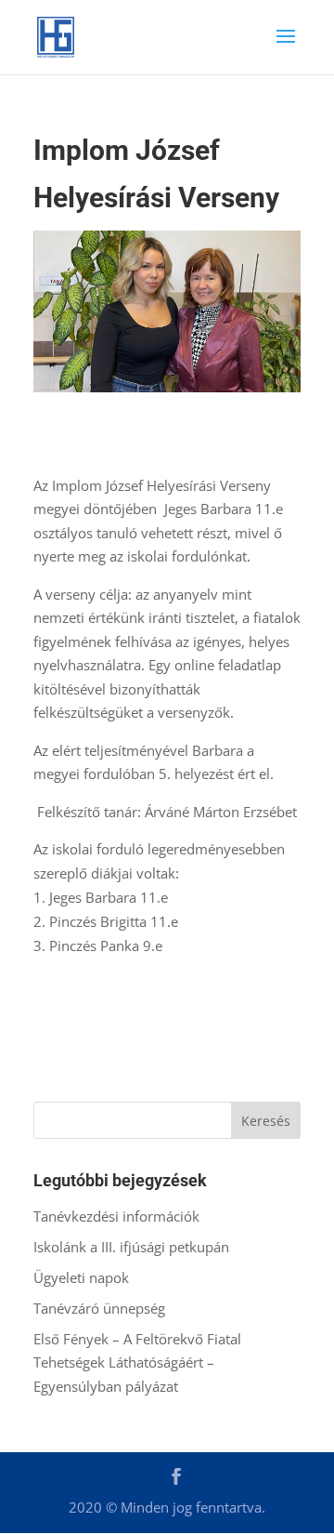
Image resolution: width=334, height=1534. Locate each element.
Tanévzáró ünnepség (99, 1308)
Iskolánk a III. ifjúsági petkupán (131, 1246)
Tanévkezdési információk (116, 1216)
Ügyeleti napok (81, 1277)
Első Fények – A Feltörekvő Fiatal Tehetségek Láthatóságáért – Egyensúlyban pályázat (137, 1362)
